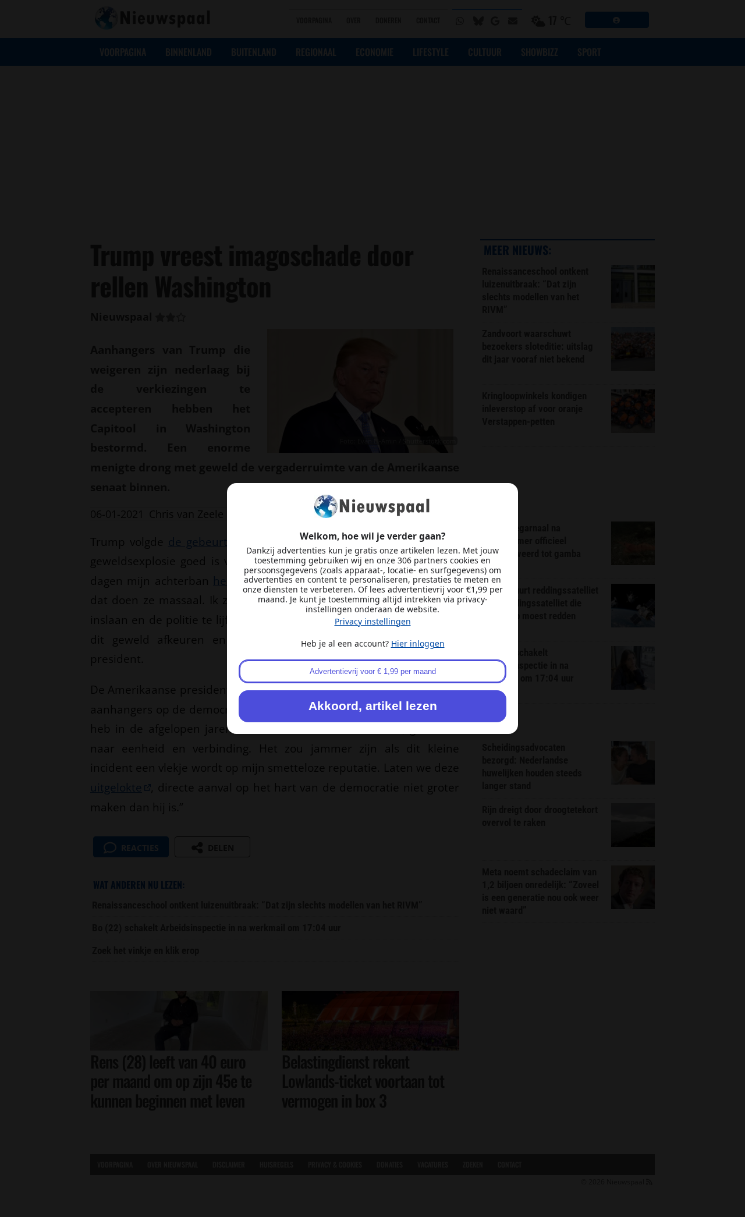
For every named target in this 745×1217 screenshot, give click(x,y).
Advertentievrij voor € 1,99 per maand (373, 671)
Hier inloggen (418, 643)
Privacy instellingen (373, 621)
